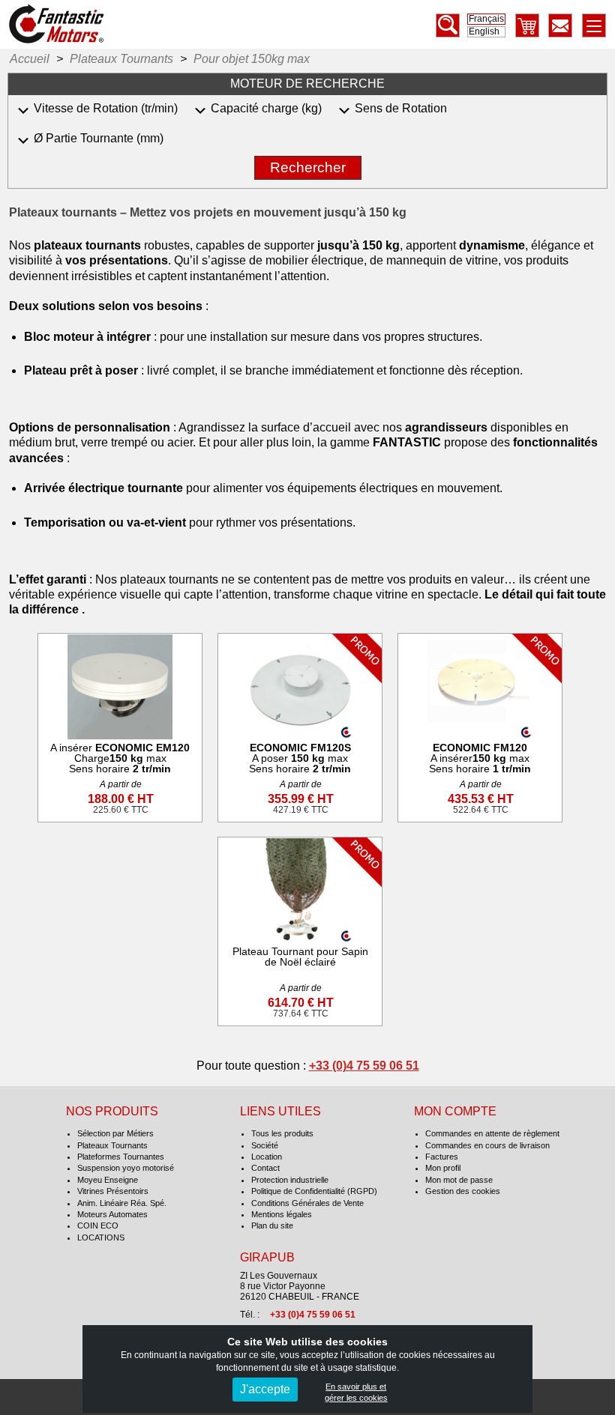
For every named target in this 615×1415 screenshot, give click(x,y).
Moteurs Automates (112, 1214)
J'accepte (265, 1389)
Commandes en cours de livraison (487, 1145)
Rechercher (308, 167)
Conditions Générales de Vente (307, 1203)
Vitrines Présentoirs (112, 1191)
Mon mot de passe (459, 1179)
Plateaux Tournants (112, 1145)
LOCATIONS (100, 1237)
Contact (265, 1167)
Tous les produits (282, 1133)
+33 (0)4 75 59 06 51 (364, 1065)
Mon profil (442, 1167)
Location (266, 1156)
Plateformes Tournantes (120, 1156)
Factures (441, 1156)
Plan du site (272, 1225)
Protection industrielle (289, 1179)
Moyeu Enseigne (107, 1179)
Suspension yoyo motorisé (125, 1167)
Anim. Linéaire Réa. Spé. (121, 1203)
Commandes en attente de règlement (492, 1133)
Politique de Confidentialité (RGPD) (314, 1191)
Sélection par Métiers (115, 1133)
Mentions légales (281, 1214)
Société (264, 1145)
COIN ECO (97, 1225)
